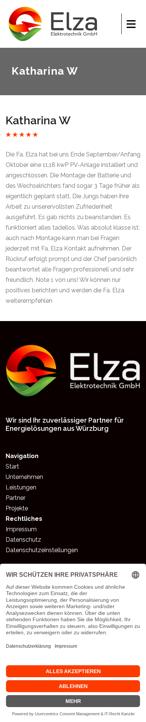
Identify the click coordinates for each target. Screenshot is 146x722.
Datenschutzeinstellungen (42, 550)
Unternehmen (24, 476)
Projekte (17, 508)
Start (12, 466)
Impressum (21, 529)
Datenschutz (23, 539)
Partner (15, 497)
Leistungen (21, 487)
